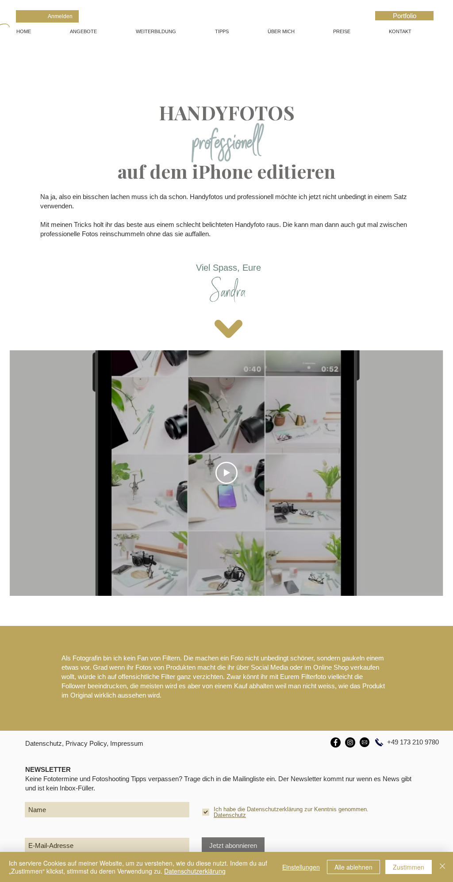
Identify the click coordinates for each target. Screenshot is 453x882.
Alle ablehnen (353, 867)
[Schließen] (442, 867)
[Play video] (226, 473)
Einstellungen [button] (301, 867)
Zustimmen (408, 867)
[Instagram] (350, 742)
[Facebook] (335, 742)
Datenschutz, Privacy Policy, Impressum (84, 743)
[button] (96, 31)
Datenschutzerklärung (195, 871)
